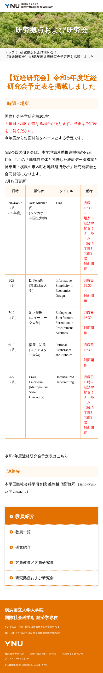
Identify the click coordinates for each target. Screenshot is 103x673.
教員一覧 (23, 532)
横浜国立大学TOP (14, 654)
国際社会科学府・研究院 (43, 654)
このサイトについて (73, 654)
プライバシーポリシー (17, 658)
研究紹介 (23, 547)
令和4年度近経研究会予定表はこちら (36, 456)
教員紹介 (24, 516)
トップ (10, 52)
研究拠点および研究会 (37, 52)
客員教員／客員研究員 (34, 562)
